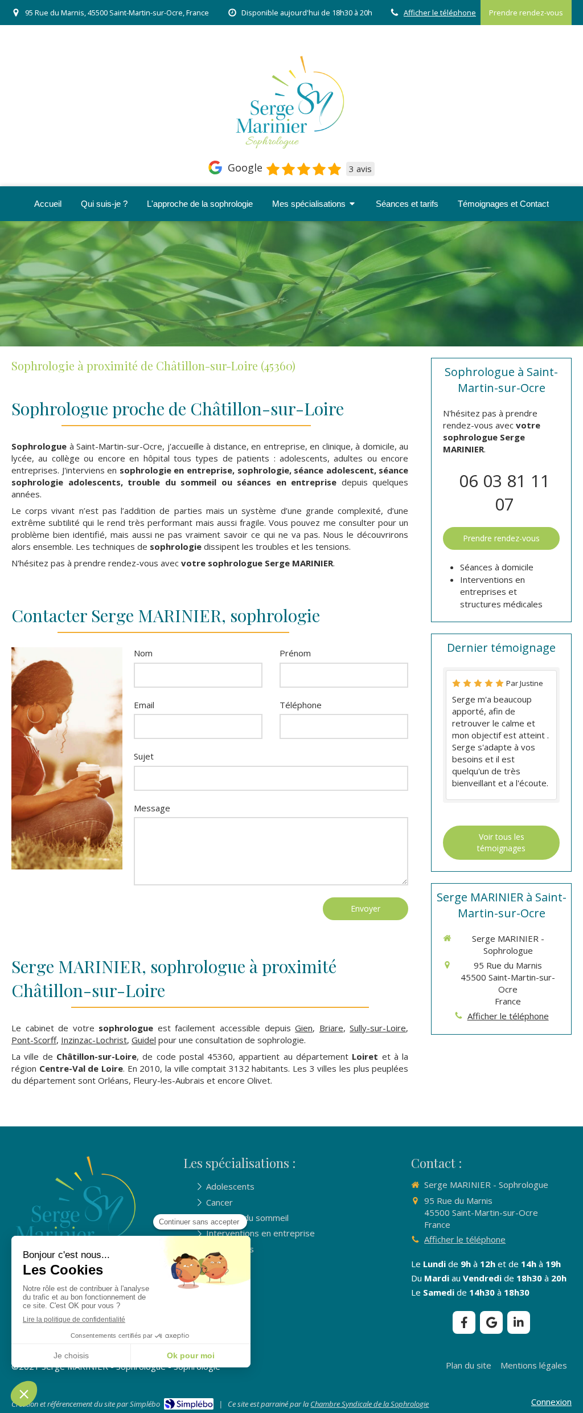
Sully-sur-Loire (378, 1028)
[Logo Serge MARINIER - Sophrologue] (291, 150)
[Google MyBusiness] (491, 1322)
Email (144, 704)
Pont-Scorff (33, 1040)
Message (152, 808)
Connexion (551, 1401)
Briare (331, 1028)
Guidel (144, 1040)
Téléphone (301, 704)
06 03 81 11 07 (504, 492)
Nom (143, 653)
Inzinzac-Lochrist (94, 1040)
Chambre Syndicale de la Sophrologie (369, 1404)
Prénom (295, 653)
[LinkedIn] (518, 1322)
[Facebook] (464, 1322)
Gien (304, 1028)
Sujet (144, 756)
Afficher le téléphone (440, 12)
